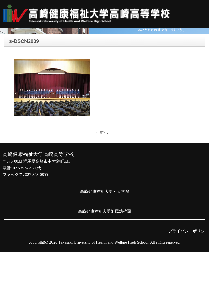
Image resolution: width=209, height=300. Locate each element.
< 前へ (102, 132)
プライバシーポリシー (188, 231)
